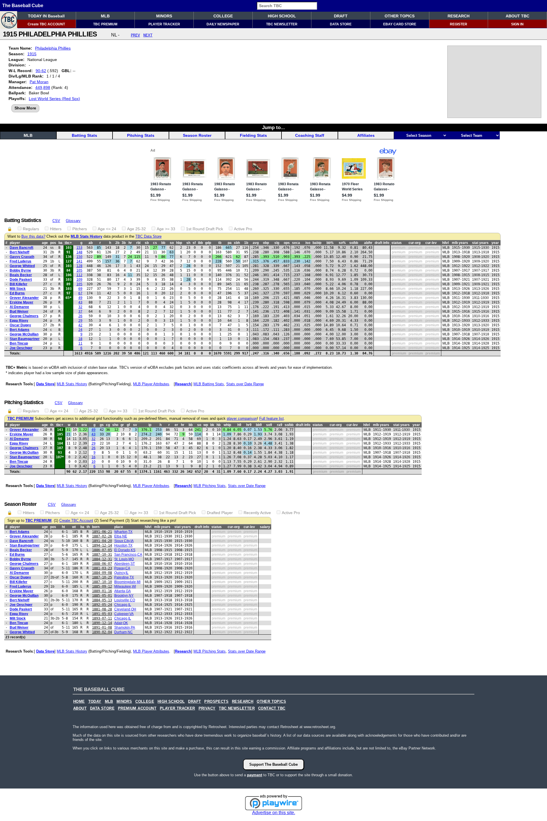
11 (80, 343)
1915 (31, 54)
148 (79, 252)
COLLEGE (223, 16)
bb (163, 243)
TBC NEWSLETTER (281, 24)
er (176, 425)
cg (108, 425)
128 (79, 266)
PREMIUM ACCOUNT (137, 708)
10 (93, 462)
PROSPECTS (216, 702)
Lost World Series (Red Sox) (54, 98)
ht (63, 527)
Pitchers (79, 229)
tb (219, 243)
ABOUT (80, 708)
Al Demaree (19, 307)
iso (307, 243)
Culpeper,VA (124, 614)
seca (296, 243)
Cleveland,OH (125, 609)
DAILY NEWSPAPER (223, 24)
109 (79, 280)
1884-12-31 (102, 559)
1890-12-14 (102, 623)
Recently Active (257, 512)
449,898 (42, 87)
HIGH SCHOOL (282, 16)
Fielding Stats (253, 135)
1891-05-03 (102, 614)
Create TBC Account (76, 521)
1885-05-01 (102, 596)
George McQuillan (24, 334)
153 (79, 248)
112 (79, 275)
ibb (200, 243)
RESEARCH (459, 16)
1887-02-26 (102, 536)
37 (80, 311)
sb (147, 243)
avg (256, 243)
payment (254, 775)
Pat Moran (39, 82)
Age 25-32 (136, 229)
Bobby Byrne (20, 270)
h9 (239, 425)
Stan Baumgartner (25, 339)
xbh (237, 243)
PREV (135, 35)
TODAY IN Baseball (46, 16)
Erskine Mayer (21, 302)
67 (80, 293)
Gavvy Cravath (22, 257)
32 (80, 307)
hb (219, 425)
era (84, 425)
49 (80, 298)
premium (398, 248)
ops (287, 243)
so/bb (353, 243)
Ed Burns (17, 293)
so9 (269, 425)
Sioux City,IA (124, 541)
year (495, 243)
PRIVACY (207, 708)
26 (80, 316)
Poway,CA (122, 568)
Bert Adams (19, 330)
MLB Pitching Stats (209, 486)
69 (80, 289)
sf (194, 243)
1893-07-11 (102, 618)
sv (135, 425)
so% (342, 243)
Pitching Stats (140, 135)
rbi (138, 243)
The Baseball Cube (22, 5)
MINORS (164, 16)
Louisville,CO (124, 600)
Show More (25, 108)
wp (205, 425)
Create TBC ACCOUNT (46, 24)
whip (227, 425)
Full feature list (271, 419)
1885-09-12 (102, 586)
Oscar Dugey (20, 325)
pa (230, 243)
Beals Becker (21, 275)
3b (124, 243)
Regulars (31, 229)
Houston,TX (123, 545)
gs (102, 425)
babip (317, 243)
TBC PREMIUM (105, 24)
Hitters (56, 229)
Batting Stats (84, 135)
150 (79, 257)
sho (115, 425)
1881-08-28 (102, 609)
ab (91, 243)
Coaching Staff (309, 135)
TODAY (94, 702)
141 (79, 261)
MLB (105, 16)
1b (246, 243)
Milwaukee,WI (125, 586)
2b (117, 243)
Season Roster (197, 135)
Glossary (73, 221)
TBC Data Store (148, 237)
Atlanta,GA (122, 591)
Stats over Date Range (245, 384)
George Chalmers (24, 316)
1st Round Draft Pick (204, 229)
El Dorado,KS (124, 550)
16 (93, 457)
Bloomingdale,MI (127, 582)
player (15, 243)
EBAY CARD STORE (399, 24)
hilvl (445, 243)
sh (188, 243)
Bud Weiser (19, 311)
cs (155, 243)
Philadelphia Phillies (53, 48)
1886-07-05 (102, 550)
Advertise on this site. (273, 812)
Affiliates (366, 135)
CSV (56, 221)
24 (80, 330)
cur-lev (431, 243)
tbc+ (68, 243)
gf (128, 425)
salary (265, 527)
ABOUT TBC (517, 16)
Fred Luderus (20, 261)
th (51, 425)
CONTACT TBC (271, 708)
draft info (382, 243)
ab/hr (368, 243)
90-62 (41, 70)
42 (80, 325)
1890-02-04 (102, 632)
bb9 (259, 425)
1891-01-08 (102, 627)
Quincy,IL (121, 573)
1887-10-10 (102, 582)
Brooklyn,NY (124, 596)
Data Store (45, 384)
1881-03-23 (102, 568)
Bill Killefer (18, 284)
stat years (480, 243)
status (396, 243)
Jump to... (273, 127)
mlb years (460, 243)
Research (183, 384)
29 (80, 321)
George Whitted (22, 266)
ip (149, 425)
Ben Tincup (19, 343)
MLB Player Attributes (151, 384)
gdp (208, 243)
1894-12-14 (102, 545)
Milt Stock (18, 289)
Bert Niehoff (19, 252)
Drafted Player (220, 512)
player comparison (242, 419)
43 (80, 302)
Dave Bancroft (21, 248)
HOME (79, 702)
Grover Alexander (24, 298)
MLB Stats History (86, 237)
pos (53, 243)
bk (212, 425)
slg (276, 243)
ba (60, 243)
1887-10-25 (102, 577)
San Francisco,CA (128, 555)
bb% (330, 243)
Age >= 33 (166, 229)
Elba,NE (120, 536)
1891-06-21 (102, 532)
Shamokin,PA (124, 627)
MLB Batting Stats (208, 384)
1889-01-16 (102, 591)
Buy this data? (33, 237)
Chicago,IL (122, 605)
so (172, 243)
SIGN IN (517, 24)
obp (266, 243)
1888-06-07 (102, 564)
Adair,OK (121, 623)
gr (122, 425)
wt (74, 527)
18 (80, 339)
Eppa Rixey (19, 321)
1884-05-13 (102, 600)
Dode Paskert (21, 280)
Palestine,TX (124, 577)
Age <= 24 (107, 229)
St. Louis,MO (124, 559)
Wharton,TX (123, 532)
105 (79, 270)
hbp (179, 243)
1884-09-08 (102, 573)
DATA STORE (341, 24)
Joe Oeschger (21, 348)
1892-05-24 (102, 605)
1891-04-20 (102, 541)
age (45, 243)
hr (130, 243)
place (118, 527)
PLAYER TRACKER (164, 24)
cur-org (415, 243)
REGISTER (458, 24)
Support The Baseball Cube (273, 764)
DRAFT (341, 16)
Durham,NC (123, 632)
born (95, 527)
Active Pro (243, 229)
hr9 (249, 425)
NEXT (147, 35)
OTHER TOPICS (400, 16)
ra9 (279, 425)
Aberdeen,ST (124, 564)
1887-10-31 (102, 555)
